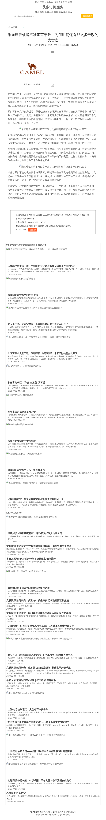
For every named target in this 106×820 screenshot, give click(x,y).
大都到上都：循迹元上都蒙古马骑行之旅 (29, 587)
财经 (47, 11)
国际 (42, 2)
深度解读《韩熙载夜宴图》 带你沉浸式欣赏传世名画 (35, 533)
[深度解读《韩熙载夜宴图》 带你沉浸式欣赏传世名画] (31, 516)
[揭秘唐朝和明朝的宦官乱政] (19, 424)
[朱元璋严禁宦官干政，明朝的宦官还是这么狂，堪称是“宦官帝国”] (37, 249)
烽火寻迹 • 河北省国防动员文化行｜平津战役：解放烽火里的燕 (40, 655)
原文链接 (33, 230)
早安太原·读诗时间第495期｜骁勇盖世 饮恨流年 (31, 558)
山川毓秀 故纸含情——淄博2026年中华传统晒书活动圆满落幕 (40, 751)
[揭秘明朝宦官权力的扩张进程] (20, 278)
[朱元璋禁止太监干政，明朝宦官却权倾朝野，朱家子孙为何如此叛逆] (38, 336)
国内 (37, 2)
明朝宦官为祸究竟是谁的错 (22, 411)
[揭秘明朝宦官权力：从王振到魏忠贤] (24, 453)
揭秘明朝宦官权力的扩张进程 (23, 295)
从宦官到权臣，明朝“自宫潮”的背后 (26, 382)
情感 (56, 2)
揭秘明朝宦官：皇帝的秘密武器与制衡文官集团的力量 (36, 499)
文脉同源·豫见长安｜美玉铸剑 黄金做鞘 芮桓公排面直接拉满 (37, 600)
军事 (51, 11)
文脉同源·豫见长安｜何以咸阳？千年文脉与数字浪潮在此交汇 (39, 780)
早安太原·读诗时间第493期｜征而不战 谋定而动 (31, 680)
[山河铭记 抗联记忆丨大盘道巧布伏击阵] (25, 692)
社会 (47, 2)
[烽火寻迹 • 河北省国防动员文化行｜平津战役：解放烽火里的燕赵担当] (39, 638)
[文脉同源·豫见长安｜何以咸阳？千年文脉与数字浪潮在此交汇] (35, 763)
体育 (37, 11)
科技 (56, 11)
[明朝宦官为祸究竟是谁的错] (19, 394)
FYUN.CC (46, 812)
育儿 (70, 11)
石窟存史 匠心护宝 (16, 793)
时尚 (51, 2)
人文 (61, 2)
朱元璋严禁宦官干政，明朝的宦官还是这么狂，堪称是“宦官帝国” (41, 265)
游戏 (61, 11)
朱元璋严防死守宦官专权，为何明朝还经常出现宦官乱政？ (38, 324)
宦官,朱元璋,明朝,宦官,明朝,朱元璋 (27, 245)
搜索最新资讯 (87, 16)
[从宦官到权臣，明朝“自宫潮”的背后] (23, 365)
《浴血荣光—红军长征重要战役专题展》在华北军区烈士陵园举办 (40, 625)
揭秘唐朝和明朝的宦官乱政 (22, 440)
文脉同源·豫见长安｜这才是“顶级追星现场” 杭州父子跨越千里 (38, 667)
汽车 (65, 2)
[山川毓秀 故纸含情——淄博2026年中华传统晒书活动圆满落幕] (35, 734)
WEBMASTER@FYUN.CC (59, 814)
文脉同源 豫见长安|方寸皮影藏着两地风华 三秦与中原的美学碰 (38, 546)
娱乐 (42, 11)
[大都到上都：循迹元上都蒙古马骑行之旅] (26, 571)
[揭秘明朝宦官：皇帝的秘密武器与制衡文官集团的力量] (32, 482)
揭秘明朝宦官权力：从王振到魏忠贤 (26, 470)
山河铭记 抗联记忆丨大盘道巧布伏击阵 (28, 709)
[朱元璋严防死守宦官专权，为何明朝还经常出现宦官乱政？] (34, 307)
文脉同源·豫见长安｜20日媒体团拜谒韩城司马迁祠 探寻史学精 (38, 613)
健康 (70, 2)
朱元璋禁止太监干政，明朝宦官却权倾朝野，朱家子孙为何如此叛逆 (43, 353)
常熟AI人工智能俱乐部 (65, 811)
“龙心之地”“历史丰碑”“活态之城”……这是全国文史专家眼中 (37, 722)
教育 (65, 11)
